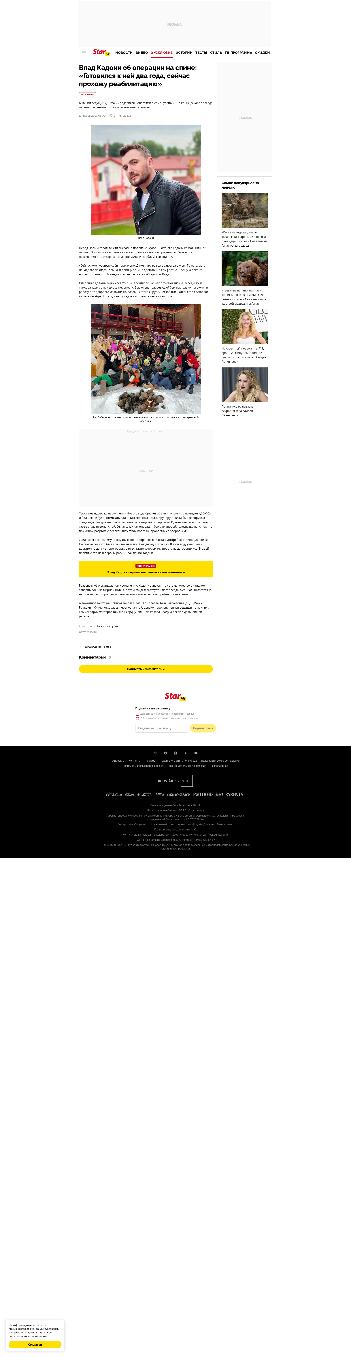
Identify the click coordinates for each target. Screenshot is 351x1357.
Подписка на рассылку (152, 708)
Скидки (262, 53)
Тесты (201, 53)
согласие (151, 714)
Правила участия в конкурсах (178, 760)
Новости (124, 53)
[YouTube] (196, 753)
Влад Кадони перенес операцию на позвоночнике (146, 572)
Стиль (216, 53)
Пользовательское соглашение (220, 760)
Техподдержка (219, 765)
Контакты (134, 760)
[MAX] (155, 753)
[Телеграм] (165, 753)
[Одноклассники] (185, 753)
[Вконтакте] (175, 753)
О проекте (118, 760)
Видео (142, 53)
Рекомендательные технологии (187, 765)
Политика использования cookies (142, 765)
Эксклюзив (162, 53)
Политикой (148, 718)
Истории (184, 53)
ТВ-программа (238, 53)
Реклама (150, 760)
